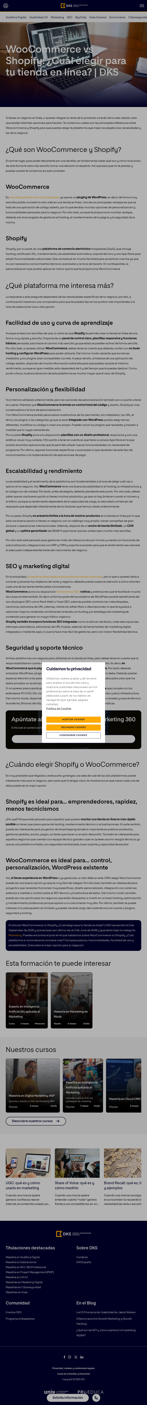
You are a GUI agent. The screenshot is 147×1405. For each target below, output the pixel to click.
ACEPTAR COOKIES (73, 720)
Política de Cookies (58, 709)
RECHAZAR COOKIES (73, 727)
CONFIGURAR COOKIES (73, 735)
